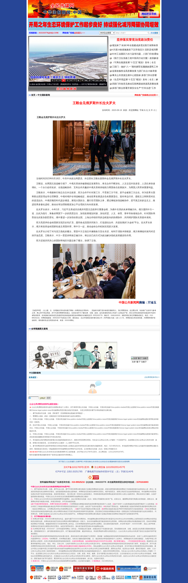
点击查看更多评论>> (152, 377)
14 (101, 80)
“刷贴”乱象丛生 (50, 347)
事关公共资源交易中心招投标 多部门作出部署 (134, 75)
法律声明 (79, 462)
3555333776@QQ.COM (48, 33)
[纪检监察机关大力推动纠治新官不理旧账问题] (93, 27)
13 (97, 80)
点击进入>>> (79, 33)
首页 (33, 95)
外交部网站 (133, 110)
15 (104, 80)
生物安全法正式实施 (95, 347)
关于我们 (61, 462)
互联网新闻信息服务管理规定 (71, 413)
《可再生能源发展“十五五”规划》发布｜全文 (134, 62)
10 (86, 80)
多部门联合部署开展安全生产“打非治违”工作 (134, 88)
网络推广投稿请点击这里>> (146, 95)
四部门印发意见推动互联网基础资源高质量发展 (135, 84)
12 (93, 80)
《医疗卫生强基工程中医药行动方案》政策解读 (135, 58)
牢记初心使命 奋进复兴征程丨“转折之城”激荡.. (101, 84)
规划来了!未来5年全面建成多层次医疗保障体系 (135, 45)
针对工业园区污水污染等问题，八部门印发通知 (135, 54)
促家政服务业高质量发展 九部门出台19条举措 (134, 71)
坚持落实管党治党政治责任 (135, 39)
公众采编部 (70, 462)
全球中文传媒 (50, 8)
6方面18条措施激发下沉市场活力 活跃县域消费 (135, 49)
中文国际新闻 (44, 95)
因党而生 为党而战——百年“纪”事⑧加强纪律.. (62, 84)
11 (90, 80)
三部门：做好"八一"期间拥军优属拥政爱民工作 (135, 67)
